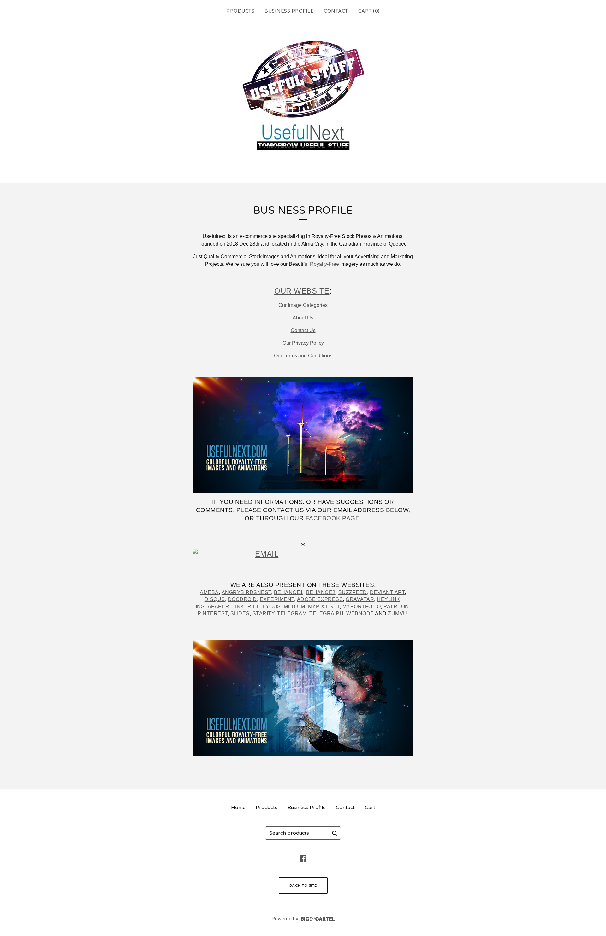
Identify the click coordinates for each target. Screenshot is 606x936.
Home (238, 807)
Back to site (303, 885)
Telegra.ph (326, 613)
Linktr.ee (246, 606)
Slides (240, 613)
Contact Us (303, 330)
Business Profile (289, 11)
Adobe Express (320, 599)
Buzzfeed (352, 592)
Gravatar (360, 599)
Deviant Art (387, 592)
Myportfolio (361, 606)
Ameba (209, 592)
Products (240, 11)
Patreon (396, 606)
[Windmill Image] (303, 435)
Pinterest (213, 613)
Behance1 (288, 592)
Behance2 (321, 592)
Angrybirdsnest (246, 592)
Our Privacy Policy (303, 343)
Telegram (291, 613)
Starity (263, 613)
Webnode (360, 613)
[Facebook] (303, 858)
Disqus (215, 599)
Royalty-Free (324, 264)
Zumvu (397, 613)
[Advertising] (303, 698)
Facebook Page (333, 518)
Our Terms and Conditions (303, 355)
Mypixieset (324, 606)
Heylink (388, 599)
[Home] (303, 100)
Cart (370, 807)
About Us (303, 317)
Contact (336, 11)
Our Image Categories (303, 305)
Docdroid (242, 599)
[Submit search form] (334, 833)
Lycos (272, 606)
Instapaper (212, 606)
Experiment (277, 599)
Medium (294, 606)
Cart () (369, 11)
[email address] (303, 556)
